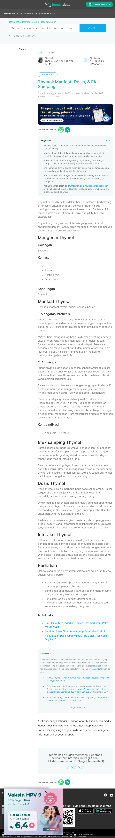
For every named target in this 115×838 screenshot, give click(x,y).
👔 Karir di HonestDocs (83, 835)
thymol (71, 185)
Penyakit (7, 13)
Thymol (23, 49)
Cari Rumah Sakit (24, 13)
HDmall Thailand (79, 837)
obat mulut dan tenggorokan (94, 185)
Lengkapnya (75, 707)
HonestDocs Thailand (59, 837)
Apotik (34, 13)
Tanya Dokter (43, 13)
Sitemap (42, 837)
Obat (14, 13)
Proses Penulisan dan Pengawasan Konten (19, 837)
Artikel (52, 13)
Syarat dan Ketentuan (63, 835)
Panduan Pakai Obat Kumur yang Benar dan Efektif (75, 631)
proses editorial (95, 669)
